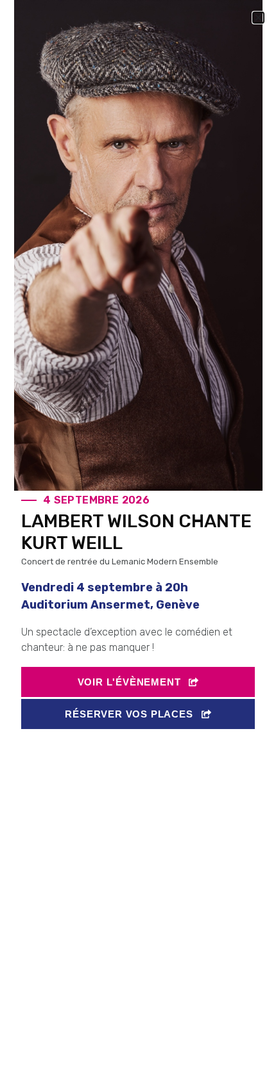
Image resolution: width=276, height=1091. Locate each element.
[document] (138, 545)
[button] (258, 17)
